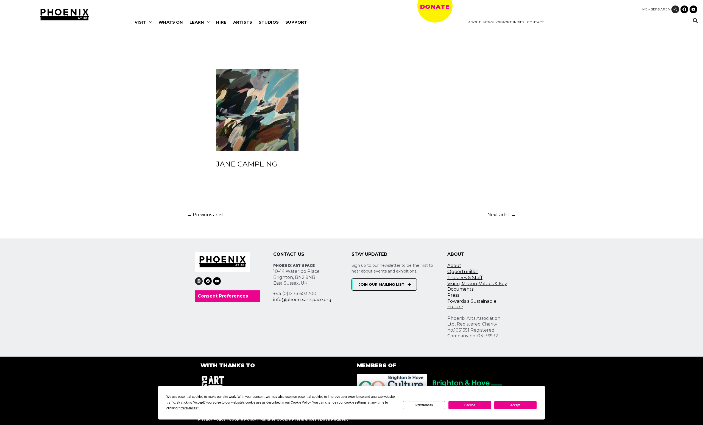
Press (453, 295)
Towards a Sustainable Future (471, 304)
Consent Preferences (223, 296)
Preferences (424, 405)
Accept (515, 405)
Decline (469, 405)
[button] (695, 20)
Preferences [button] (188, 408)
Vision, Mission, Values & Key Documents (477, 286)
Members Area (656, 9)
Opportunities (510, 22)
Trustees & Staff (464, 277)
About (474, 22)
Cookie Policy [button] (301, 402)
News (488, 22)
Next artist (501, 214)
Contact (535, 22)
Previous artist (205, 214)
